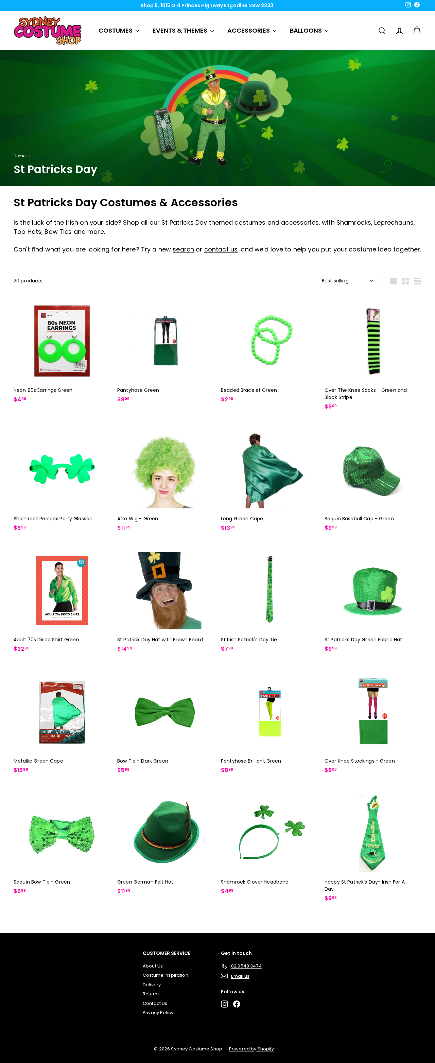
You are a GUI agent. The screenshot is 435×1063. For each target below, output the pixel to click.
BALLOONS (306, 30)
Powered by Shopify (251, 1049)
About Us (153, 966)
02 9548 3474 (220, 5)
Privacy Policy (158, 1012)
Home (20, 156)
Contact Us (155, 1003)
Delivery (152, 984)
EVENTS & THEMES (181, 30)
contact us (221, 249)
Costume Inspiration (165, 975)
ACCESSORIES (249, 30)
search (183, 249)
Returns (151, 994)
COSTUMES (116, 30)
